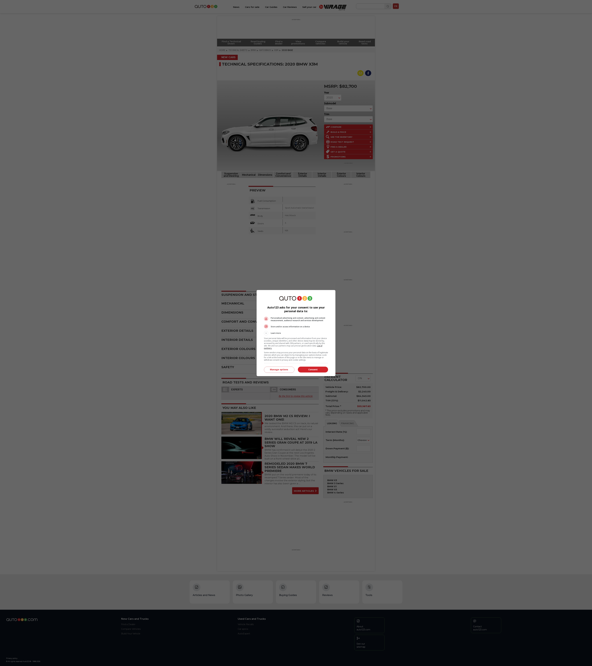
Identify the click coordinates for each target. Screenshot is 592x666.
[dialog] (296, 333)
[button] (296, 333)
